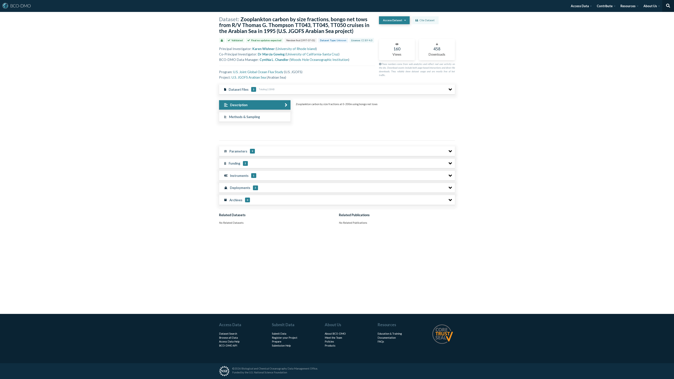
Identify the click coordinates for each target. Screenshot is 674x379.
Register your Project (284, 337)
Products (330, 345)
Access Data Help (229, 341)
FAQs (381, 341)
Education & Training (390, 333)
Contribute (605, 6)
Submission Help (281, 345)
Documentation (387, 337)
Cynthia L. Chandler (274, 60)
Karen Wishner (263, 49)
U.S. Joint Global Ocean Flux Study (258, 72)
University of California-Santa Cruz (312, 54)
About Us (650, 6)
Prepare (276, 341)
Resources (628, 6)
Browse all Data (228, 337)
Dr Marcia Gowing (271, 54)
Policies (329, 341)
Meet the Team (333, 337)
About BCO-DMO (335, 333)
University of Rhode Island (296, 49)
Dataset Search (228, 333)
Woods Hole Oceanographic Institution (319, 60)
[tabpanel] (374, 105)
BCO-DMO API (228, 345)
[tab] (254, 105)
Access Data (580, 6)
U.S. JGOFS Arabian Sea (249, 77)
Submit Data (279, 333)
